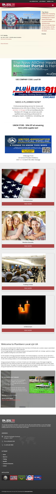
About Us (5, 457)
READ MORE (28, 204)
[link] (28, 144)
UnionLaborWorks (29, 491)
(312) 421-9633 (9, 445)
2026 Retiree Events (46, 23)
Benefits (5, 461)
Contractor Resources (8, 463)
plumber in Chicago (19, 110)
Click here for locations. (6, 39)
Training (5, 459)
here (20, 160)
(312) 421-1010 (11, 441)
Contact (5, 466)
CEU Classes (44, 30)
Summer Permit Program (47, 19)
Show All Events (4, 43)
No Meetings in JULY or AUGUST (48, 17)
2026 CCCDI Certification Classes (48, 25)
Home (4, 454)
